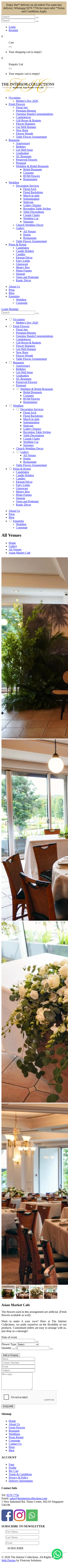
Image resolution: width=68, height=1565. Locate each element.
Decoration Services (27, 185)
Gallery (20, 228)
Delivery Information (21, 1480)
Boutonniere (30, 179)
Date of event (9, 1337)
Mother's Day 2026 (27, 100)
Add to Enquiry (10, 1355)
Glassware (22, 264)
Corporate (21, 302)
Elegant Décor (24, 257)
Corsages (28, 172)
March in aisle (31, 195)
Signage (20, 273)
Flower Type (8, 1344)
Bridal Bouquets (32, 169)
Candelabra (22, 247)
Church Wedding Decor (29, 224)
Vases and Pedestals (27, 277)
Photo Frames (24, 270)
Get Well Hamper (26, 127)
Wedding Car (30, 218)
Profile (12, 1467)
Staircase (28, 202)
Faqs (11, 1464)
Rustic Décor (23, 280)
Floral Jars (22, 107)
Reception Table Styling (37, 208)
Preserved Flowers (26, 159)
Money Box (23, 267)
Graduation (22, 153)
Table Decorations (33, 211)
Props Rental (16, 1437)
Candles (20, 254)
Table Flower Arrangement (31, 136)
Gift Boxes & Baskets (28, 120)
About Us (14, 1424)
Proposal (21, 162)
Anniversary (23, 143)
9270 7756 (13, 1495)
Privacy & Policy (18, 1477)
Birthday (21, 146)
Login (12, 26)
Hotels (27, 234)
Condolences (23, 117)
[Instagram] (20, 1520)
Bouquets (14, 1430)
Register (13, 30)
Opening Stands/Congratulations (34, 113)
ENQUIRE (8, 1406)
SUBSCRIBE (15, 1548)
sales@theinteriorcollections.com (28, 1498)
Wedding (21, 299)
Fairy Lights (23, 260)
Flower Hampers (25, 123)
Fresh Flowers (17, 1427)
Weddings (14, 1434)
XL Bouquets (23, 156)
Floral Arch (29, 189)
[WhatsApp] (32, 1520)
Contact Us (15, 1443)
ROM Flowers (31, 175)
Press (12, 1447)
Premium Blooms (26, 110)
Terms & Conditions (20, 1474)
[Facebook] (7, 1520)
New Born (22, 130)
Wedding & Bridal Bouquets (32, 166)
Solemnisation (31, 198)
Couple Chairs (31, 215)
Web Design (8, 1560)
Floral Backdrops (33, 192)
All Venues (29, 231)
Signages (28, 221)
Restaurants (29, 238)
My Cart (13, 1471)
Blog (11, 1450)
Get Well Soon (24, 149)
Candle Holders (25, 251)
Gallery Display (32, 205)
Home (12, 1420)
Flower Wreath (24, 133)
